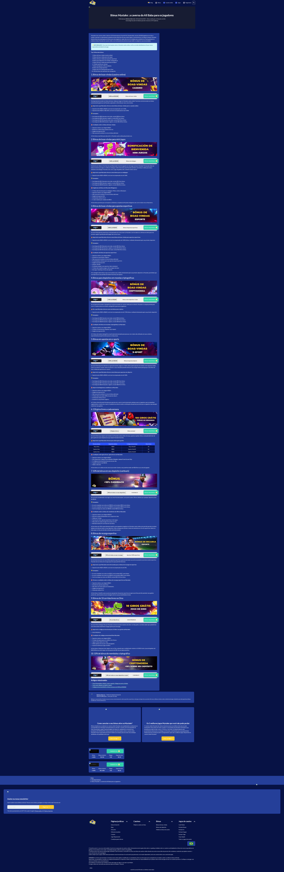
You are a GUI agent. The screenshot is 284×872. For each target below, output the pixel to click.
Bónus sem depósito (161, 827)
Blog (151, 2)
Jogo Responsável (115, 836)
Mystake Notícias (96, 779)
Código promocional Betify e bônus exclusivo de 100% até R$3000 (109, 687)
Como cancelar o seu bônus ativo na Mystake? (114, 723)
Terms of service (48, 811)
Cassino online (169, 2)
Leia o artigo (114, 738)
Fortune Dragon (183, 832)
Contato (113, 834)
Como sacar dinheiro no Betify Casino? (102, 685)
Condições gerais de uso (117, 839)
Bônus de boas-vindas (161, 824)
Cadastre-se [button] (114, 751)
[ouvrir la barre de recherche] (193, 3)
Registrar (45, 807)
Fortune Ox (181, 829)
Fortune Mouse (182, 827)
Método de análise (115, 832)
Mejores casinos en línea (139, 824)
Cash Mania (182, 824)
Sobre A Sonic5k (115, 824)
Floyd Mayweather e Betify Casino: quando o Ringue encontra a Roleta (110, 683)
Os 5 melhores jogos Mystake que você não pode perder (168, 723)
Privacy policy (38, 811)
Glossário (113, 829)
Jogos (179, 2)
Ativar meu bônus (149, 96)
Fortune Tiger (182, 834)
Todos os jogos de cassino (185, 839)
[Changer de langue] (191, 843)
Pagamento (188, 2)
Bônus (159, 2)
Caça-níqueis (182, 836)
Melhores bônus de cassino (163, 829)
